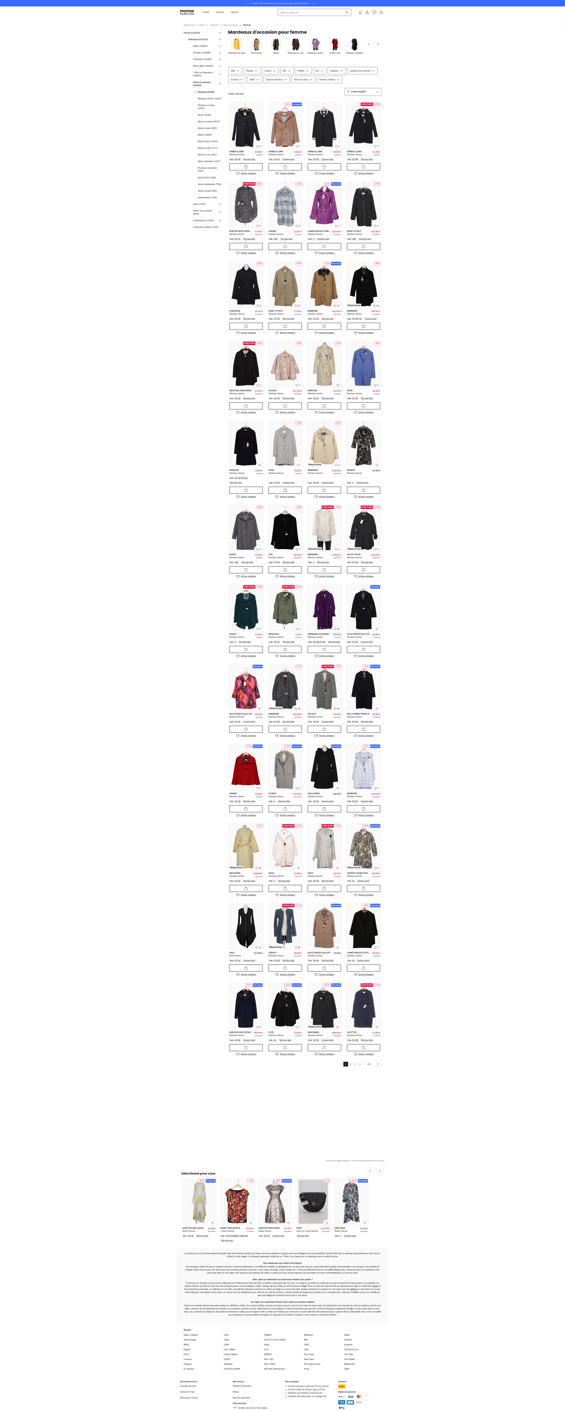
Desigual (187, 1364)
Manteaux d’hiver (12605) (209, 98)
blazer (375, 1286)
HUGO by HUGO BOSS (275, 1339)
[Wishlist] (374, 12)
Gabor (226, 1339)
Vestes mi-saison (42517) (209, 121)
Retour (236, 1392)
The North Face (351, 1349)
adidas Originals (191, 1335)
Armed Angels (190, 1339)
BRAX (186, 1344)
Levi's (266, 1349)
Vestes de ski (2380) (207, 177)
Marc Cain (268, 1359)
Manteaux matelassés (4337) (207, 169)
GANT (226, 1344)
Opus (306, 1349)
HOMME (220, 12)
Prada (306, 1369)
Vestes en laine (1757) (207, 148)
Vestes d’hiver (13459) (208, 141)
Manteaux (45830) (206, 92)
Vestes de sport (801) (207, 191)
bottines (353, 1289)
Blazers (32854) (205, 134)
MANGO (268, 1354)
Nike (306, 1339)
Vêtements (214, 25)
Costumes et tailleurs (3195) (205, 227)
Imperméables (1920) (207, 197)
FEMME (205, 12)
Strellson (348, 1339)
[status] (236, 93)
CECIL (186, 1354)
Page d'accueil (189, 25)
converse (188, 1359)
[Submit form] (347, 12)
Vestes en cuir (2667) (207, 154)
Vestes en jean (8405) (207, 128)
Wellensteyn (349, 1364)
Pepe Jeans (309, 1359)
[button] (203, 32)
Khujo (266, 1344)
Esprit (226, 1335)
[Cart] (381, 12)
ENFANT (235, 12)
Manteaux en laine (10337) (206, 106)
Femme (202, 25)
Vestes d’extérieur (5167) (209, 161)
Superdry (348, 1344)
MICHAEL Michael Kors (274, 1369)
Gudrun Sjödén (230, 1354)
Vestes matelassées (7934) (209, 184)
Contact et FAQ (187, 1392)
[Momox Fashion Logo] (187, 12)
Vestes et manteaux (230, 25)
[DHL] (341, 1386)
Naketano (308, 1335)
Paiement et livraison (242, 1386)
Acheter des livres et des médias (252, 1408)
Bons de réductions (241, 1397)
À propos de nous (188, 1386)
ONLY (306, 1344)
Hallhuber (228, 1364)
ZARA (346, 1369)
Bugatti (187, 1349)
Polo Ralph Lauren (312, 1364)
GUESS (227, 1359)
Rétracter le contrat (189, 1397)
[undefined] (337, 385)
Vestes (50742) (204, 115)
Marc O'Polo (269, 1364)
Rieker (347, 1335)
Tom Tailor (348, 1354)
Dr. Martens (189, 1369)
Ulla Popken (349, 1359)
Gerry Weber (229, 1349)
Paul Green (309, 1354)
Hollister (267, 1335)
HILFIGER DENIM (232, 1369)
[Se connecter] (367, 12)
